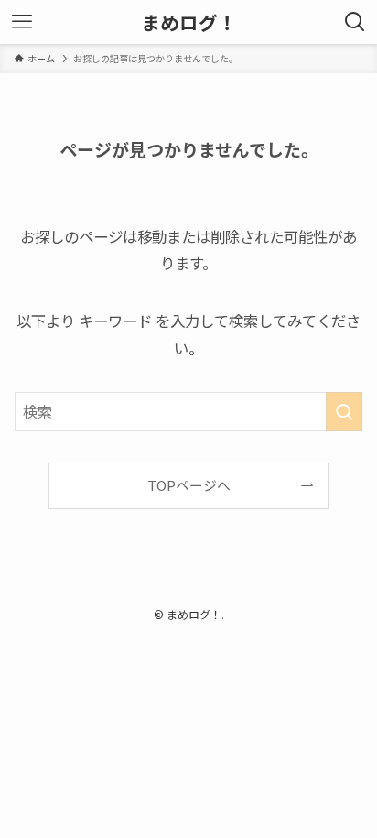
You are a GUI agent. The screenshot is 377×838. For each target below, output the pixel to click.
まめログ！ (189, 22)
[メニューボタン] (22, 22)
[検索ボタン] (355, 22)
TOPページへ (189, 485)
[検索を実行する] (344, 411)
